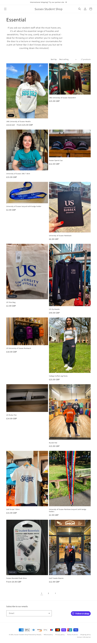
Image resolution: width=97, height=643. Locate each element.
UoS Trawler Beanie (56, 578)
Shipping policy (85, 634)
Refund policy (48, 634)
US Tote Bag (11, 302)
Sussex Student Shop (21, 634)
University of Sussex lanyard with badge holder (23, 206)
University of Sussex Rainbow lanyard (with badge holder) (67, 510)
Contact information (84, 637)
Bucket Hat (53, 443)
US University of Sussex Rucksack (18, 348)
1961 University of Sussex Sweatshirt (62, 98)
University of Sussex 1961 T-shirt (18, 174)
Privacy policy (60, 634)
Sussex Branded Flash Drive (16, 578)
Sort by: (54, 59)
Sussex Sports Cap (56, 160)
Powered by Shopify (34, 634)
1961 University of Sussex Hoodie (18, 122)
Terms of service (72, 634)
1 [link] (41, 593)
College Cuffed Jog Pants (58, 376)
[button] (5, 9)
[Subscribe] (49, 613)
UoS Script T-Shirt (13, 509)
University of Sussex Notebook (60, 236)
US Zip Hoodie (54, 309)
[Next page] (55, 593)
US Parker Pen (11, 415)
